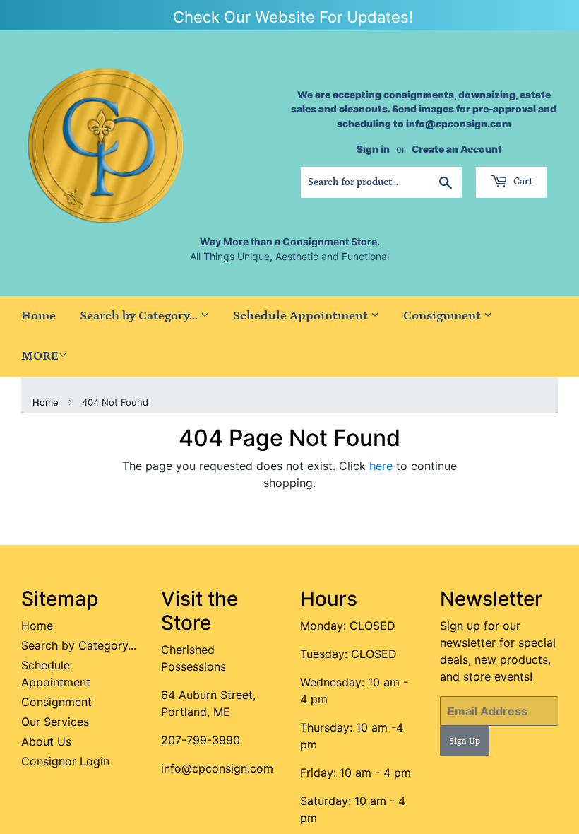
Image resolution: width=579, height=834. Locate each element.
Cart (521, 181)
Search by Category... (140, 316)
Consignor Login (65, 761)
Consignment (443, 316)
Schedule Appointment (302, 316)
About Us (46, 741)
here (381, 466)
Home (38, 316)
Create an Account (457, 149)
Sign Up (464, 741)
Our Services (55, 722)
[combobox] (381, 182)
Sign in (373, 149)
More (40, 356)
